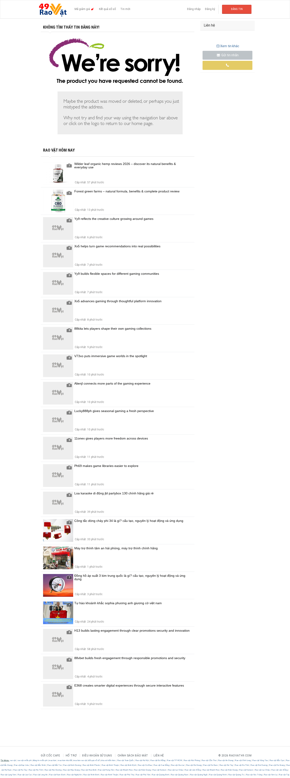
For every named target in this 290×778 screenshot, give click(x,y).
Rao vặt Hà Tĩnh (242, 765)
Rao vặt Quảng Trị (236, 775)
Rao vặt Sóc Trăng (254, 775)
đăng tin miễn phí (40, 760)
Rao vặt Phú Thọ (127, 775)
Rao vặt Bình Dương (72, 765)
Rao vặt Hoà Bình (89, 770)
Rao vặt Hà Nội (142, 760)
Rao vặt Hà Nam (210, 765)
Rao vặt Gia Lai (177, 765)
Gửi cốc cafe (50, 755)
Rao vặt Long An (40, 775)
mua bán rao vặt (80, 760)
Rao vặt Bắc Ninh (38, 765)
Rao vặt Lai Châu (175, 770)
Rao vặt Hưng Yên (106, 770)
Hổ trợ (71, 755)
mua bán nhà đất (65, 760)
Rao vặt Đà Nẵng (158, 760)
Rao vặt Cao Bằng (161, 765)
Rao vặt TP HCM (175, 760)
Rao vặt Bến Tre (54, 765)
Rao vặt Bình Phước (91, 765)
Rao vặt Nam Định (57, 775)
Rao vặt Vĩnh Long (242, 760)
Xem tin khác (229, 46)
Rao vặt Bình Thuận (110, 765)
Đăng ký (210, 9)
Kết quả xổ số (107, 9)
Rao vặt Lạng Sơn (9, 775)
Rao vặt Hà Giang (194, 765)
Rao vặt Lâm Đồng (192, 770)
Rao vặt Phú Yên (143, 775)
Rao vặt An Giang (226, 760)
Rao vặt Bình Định (128, 765)
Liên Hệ (159, 755)
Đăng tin (237, 9)
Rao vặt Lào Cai (24, 775)
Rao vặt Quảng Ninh (218, 775)
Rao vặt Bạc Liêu (21, 765)
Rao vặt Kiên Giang (142, 770)
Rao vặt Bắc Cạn (277, 760)
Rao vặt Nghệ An (74, 775)
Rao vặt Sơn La (270, 775)
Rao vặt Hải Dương (259, 765)
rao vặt (13, 760)
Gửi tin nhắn (230, 55)
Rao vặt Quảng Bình (160, 775)
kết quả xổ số (94, 760)
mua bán (52, 760)
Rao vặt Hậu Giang (71, 770)
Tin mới (125, 9)
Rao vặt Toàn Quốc (125, 760)
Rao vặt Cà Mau (144, 765)
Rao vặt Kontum (159, 770)
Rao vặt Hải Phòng (192, 760)
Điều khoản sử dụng (97, 755)
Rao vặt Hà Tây (226, 765)
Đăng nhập (194, 9)
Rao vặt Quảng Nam (179, 775)
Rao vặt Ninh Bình (91, 775)
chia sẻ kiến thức (108, 760)
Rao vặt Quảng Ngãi (198, 775)
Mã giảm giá (83, 9)
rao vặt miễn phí (25, 760)
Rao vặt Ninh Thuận (109, 775)
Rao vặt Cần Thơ (209, 760)
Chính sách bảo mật (133, 755)
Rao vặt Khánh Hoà (124, 770)
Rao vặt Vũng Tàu (260, 760)
